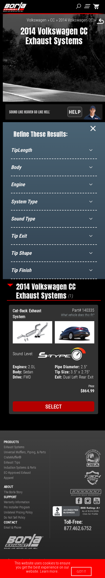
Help (75, 112)
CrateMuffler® (12, 457)
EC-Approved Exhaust (17, 473)
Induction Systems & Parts (20, 467)
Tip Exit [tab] (19, 236)
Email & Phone (12, 527)
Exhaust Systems (14, 447)
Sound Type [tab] (23, 219)
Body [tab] (16, 167)
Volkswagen (36, 20)
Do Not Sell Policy (14, 517)
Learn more (49, 571)
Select (53, 407)
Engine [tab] (18, 184)
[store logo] (15, 7)
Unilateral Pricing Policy (18, 512)
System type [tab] (24, 201)
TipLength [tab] (21, 150)
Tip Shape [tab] (21, 253)
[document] (52, 568)
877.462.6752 (77, 528)
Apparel (9, 478)
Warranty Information (17, 502)
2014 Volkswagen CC (76, 20)
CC (52, 20)
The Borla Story (13, 492)
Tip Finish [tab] (21, 270)
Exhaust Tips (12, 462)
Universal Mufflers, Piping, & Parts (25, 452)
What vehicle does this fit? (77, 315)
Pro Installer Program (17, 507)
